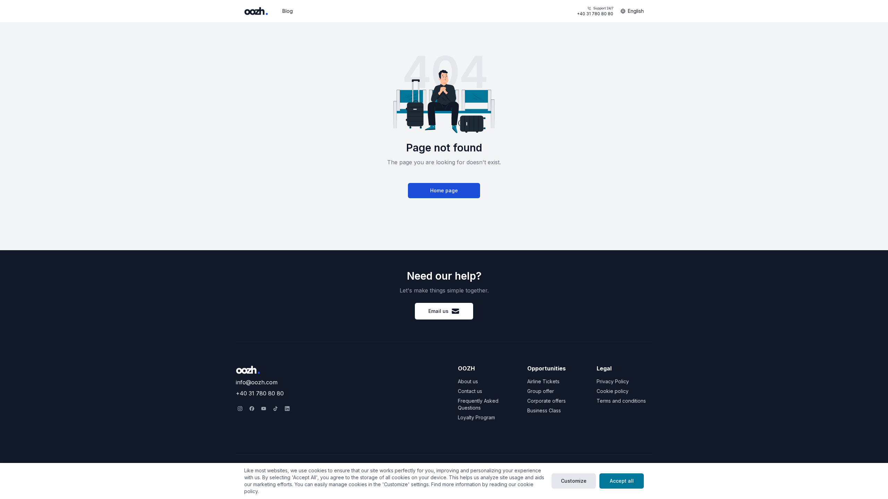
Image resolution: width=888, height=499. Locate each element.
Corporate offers (546, 401)
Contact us (470, 391)
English (636, 11)
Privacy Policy (613, 381)
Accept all (622, 481)
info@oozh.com (257, 382)
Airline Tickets (543, 381)
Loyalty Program (476, 417)
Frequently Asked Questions (478, 404)
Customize (574, 481)
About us (468, 381)
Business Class (544, 410)
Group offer (540, 391)
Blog (287, 11)
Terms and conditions (621, 401)
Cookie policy (613, 391)
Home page (444, 190)
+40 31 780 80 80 (595, 11)
